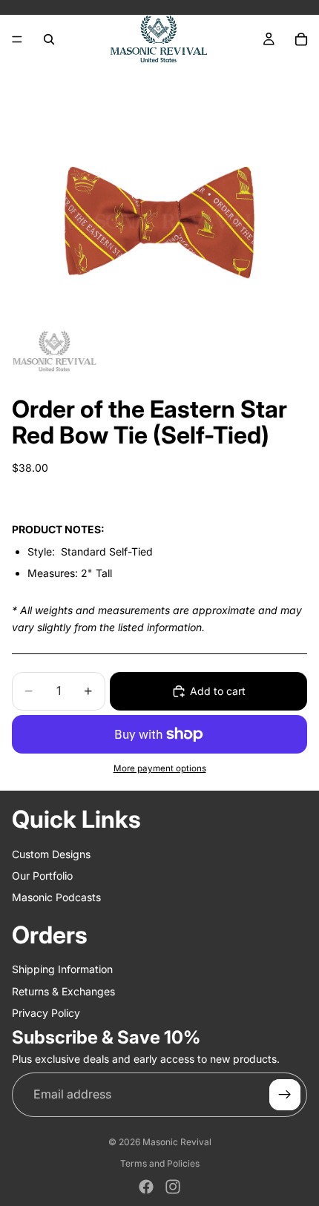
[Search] (49, 39)
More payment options (160, 768)
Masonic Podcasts (56, 897)
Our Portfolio (42, 875)
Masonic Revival (176, 1141)
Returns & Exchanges (63, 991)
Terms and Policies (160, 1163)
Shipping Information (62, 969)
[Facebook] (146, 1187)
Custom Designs (51, 854)
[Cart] (301, 39)
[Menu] (17, 39)
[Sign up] (284, 1094)
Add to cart (218, 691)
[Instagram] (173, 1187)
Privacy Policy (46, 1012)
